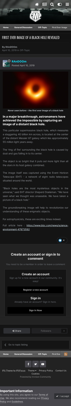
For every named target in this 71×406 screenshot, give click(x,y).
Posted (23, 65)
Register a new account (35, 289)
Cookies (35, 373)
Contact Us (60, 370)
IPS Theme (7, 370)
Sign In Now (35, 310)
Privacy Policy (46, 370)
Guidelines (17, 401)
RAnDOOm (11, 47)
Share (17, 330)
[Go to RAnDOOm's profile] (6, 63)
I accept (63, 396)
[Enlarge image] (35, 89)
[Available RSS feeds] (65, 354)
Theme (31, 370)
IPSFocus (20, 370)
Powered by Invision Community (35, 376)
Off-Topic (25, 50)
